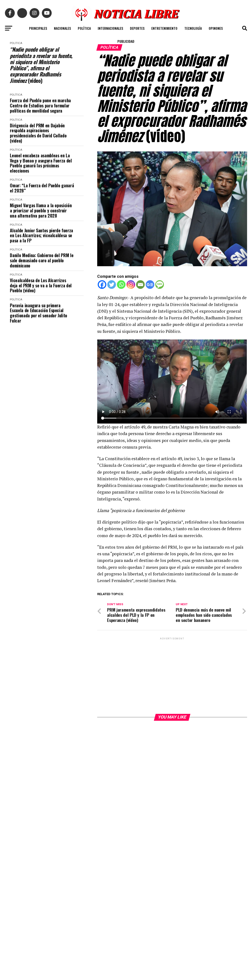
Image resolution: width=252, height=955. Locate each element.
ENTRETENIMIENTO (164, 28)
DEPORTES (137, 28)
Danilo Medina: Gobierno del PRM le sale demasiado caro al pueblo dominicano (41, 260)
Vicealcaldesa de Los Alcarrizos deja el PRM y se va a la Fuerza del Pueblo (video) (40, 285)
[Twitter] (111, 284)
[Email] (140, 284)
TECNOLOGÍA (193, 28)
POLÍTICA (84, 28)
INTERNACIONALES (110, 28)
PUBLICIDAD (125, 41)
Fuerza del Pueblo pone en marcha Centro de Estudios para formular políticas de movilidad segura (40, 105)
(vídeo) (41, 65)
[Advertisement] (172, 675)
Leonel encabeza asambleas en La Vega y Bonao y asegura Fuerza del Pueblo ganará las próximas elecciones (41, 163)
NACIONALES (62, 28)
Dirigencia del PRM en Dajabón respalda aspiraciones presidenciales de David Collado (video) (38, 133)
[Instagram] (130, 284)
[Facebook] (102, 284)
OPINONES (216, 28)
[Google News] (150, 284)
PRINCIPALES (38, 28)
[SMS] (159, 284)
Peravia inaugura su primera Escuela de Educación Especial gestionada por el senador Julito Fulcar (38, 313)
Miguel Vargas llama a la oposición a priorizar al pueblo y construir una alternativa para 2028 (41, 210)
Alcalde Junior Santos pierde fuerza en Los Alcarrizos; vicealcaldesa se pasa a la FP (41, 235)
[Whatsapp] (121, 284)
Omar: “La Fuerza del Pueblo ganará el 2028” (42, 188)
